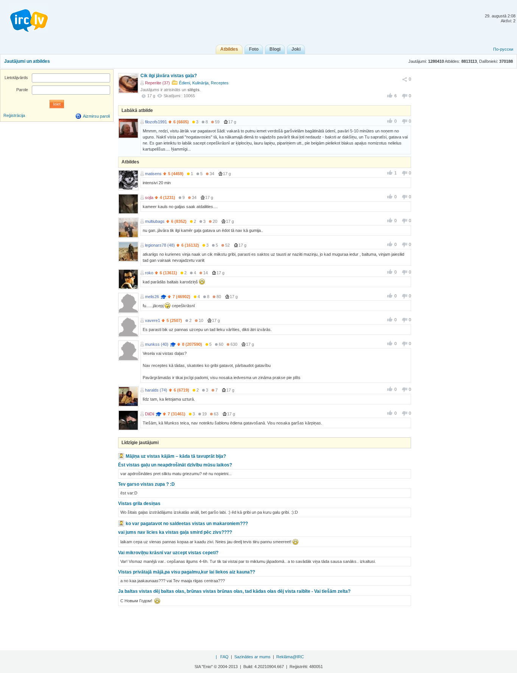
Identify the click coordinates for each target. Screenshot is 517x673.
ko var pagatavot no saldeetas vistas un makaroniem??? (187, 523)
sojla (149, 197)
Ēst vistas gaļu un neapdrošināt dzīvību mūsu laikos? (175, 465)
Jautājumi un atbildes (27, 61)
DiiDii (149, 414)
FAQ (224, 656)
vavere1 (152, 320)
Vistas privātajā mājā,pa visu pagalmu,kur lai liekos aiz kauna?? (186, 572)
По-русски (503, 49)
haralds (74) (156, 390)
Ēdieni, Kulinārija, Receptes (204, 83)
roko (149, 272)
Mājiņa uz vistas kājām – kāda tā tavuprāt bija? (176, 456)
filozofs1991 (156, 122)
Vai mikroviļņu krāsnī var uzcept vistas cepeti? (168, 552)
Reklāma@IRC (290, 656)
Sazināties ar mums (252, 656)
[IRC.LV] (24, 18)
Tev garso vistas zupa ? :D (146, 484)
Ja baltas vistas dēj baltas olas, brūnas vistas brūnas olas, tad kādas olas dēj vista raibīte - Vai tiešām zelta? (234, 591)
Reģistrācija (14, 115)
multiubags (155, 221)
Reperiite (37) (157, 83)
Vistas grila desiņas (139, 503)
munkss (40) (156, 344)
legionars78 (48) (160, 245)
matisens (153, 173)
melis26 (152, 296)
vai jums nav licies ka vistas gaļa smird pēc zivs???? (175, 532)
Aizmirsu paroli (96, 116)
